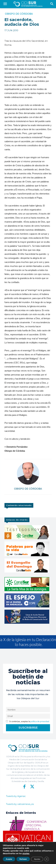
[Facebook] (24, 786)
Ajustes (37, 859)
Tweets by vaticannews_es (20, 804)
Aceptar (9, 859)
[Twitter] (32, 786)
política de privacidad (39, 721)
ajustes (25, 853)
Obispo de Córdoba (19, 14)
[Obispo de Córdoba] (28, 473)
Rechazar (23, 859)
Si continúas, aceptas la (29, 721)
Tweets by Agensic (16, 796)
